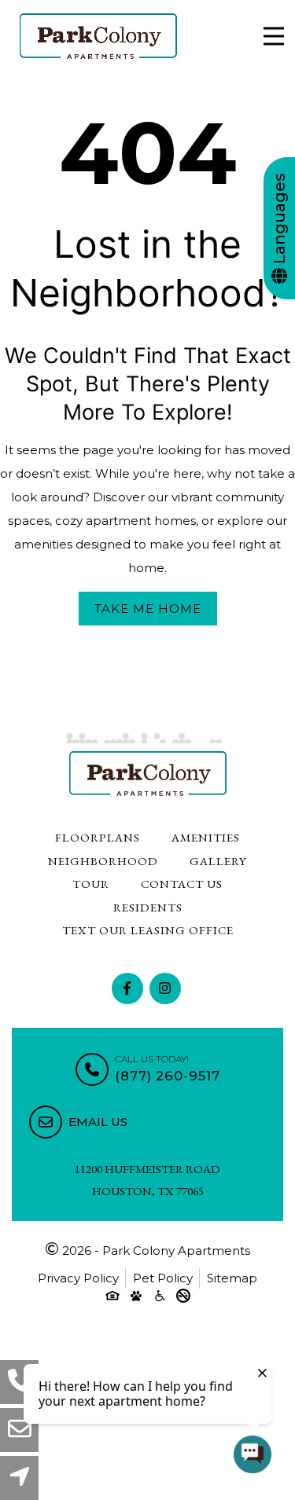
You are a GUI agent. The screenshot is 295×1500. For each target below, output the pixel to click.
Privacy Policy (78, 1278)
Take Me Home (147, 608)
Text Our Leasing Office (148, 929)
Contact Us (182, 883)
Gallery (218, 860)
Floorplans (97, 837)
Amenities (205, 837)
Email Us (97, 1122)
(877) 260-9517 (167, 1076)
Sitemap (232, 1278)
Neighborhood (103, 860)
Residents (148, 907)
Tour (90, 883)
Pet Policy (163, 1278)
